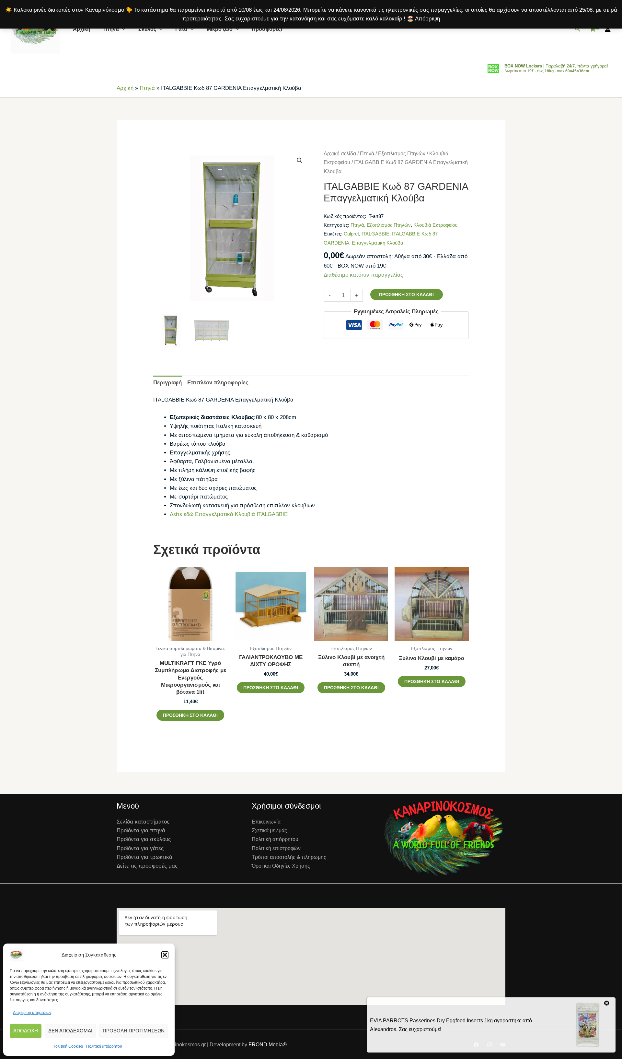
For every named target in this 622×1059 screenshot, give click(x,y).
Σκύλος (147, 29)
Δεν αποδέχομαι (70, 1030)
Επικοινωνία (266, 821)
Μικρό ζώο (220, 29)
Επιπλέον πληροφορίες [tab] (217, 382)
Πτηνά (111, 29)
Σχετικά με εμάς (269, 830)
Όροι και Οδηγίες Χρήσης (281, 866)
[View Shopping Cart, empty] (592, 29)
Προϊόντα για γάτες (140, 848)
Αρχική (81, 29)
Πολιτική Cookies (67, 1046)
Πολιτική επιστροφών (276, 848)
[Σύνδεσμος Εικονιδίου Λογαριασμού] (608, 29)
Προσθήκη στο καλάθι (406, 294)
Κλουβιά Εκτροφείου (435, 225)
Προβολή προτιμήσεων (134, 1030)
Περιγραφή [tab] (167, 382)
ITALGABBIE (375, 233)
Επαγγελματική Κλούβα (377, 243)
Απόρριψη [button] (427, 19)
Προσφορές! (267, 29)
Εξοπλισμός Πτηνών (401, 153)
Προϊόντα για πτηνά (141, 830)
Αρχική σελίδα (340, 153)
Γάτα (181, 29)
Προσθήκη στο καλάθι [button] (190, 715)
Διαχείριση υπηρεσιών (32, 1012)
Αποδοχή (25, 1030)
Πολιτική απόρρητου (104, 1046)
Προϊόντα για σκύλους (144, 839)
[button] (165, 955)
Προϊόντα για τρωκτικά (144, 857)
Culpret (351, 233)
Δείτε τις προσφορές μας (147, 866)
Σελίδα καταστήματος (143, 822)
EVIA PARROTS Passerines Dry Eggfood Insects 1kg (431, 1020)
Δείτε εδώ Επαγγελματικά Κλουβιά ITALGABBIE (229, 514)
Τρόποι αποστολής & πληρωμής (289, 857)
